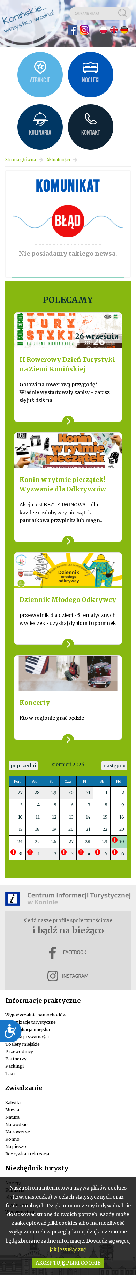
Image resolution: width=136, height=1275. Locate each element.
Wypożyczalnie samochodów (35, 1014)
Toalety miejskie (22, 1044)
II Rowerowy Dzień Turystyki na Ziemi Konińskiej (67, 364)
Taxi (10, 1073)
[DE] (124, 30)
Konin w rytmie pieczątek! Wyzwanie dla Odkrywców (63, 484)
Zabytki (13, 1102)
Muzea (12, 1109)
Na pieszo (15, 1146)
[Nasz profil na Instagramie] (84, 30)
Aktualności (58, 159)
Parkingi (14, 1066)
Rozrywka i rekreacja (27, 1153)
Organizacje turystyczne (30, 1022)
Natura (12, 1117)
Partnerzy (16, 1058)
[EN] (114, 30)
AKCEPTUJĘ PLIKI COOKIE (68, 1263)
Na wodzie (16, 1124)
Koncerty (35, 703)
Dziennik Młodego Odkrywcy (68, 600)
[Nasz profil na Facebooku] (72, 30)
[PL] (103, 30)
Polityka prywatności (27, 1036)
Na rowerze (17, 1131)
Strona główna (20, 159)
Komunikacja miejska (27, 1029)
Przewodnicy (19, 1051)
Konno (12, 1139)
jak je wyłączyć (68, 1249)
